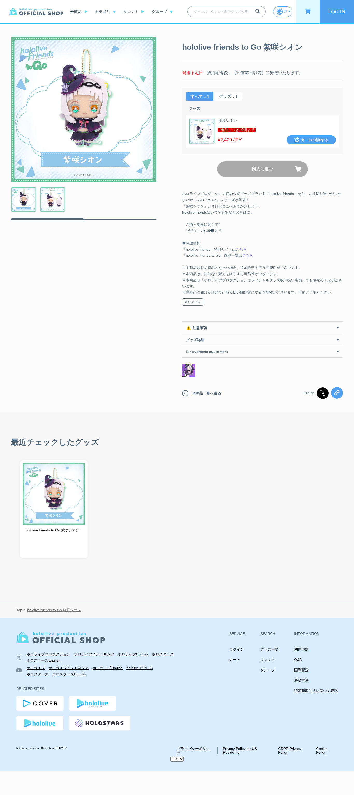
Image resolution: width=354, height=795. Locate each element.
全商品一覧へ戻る (206, 393)
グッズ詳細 (195, 340)
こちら (241, 249)
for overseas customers (207, 351)
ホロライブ (36, 668)
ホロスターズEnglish (43, 660)
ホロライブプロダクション (48, 654)
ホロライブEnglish (133, 654)
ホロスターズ (163, 654)
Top (19, 610)
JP (285, 11)
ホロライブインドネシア (94, 654)
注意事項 (200, 328)
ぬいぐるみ (193, 302)
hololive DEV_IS (139, 668)
